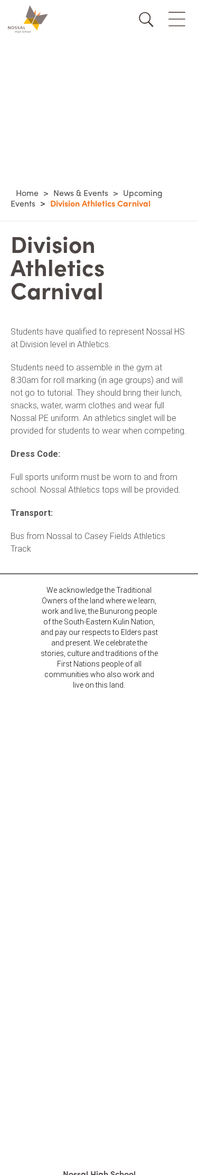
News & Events (80, 193)
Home (27, 193)
